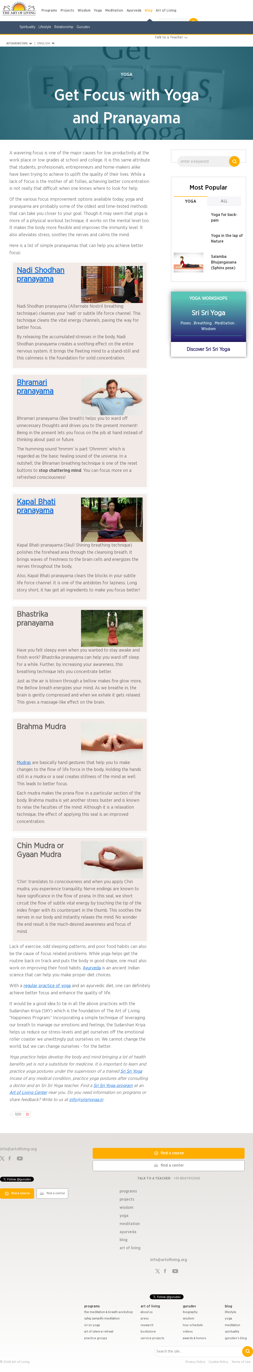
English (43, 43)
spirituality (232, 1331)
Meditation (114, 10)
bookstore (148, 1331)
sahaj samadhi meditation (102, 1318)
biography (190, 1312)
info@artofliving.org (18, 1149)
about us (147, 1312)
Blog (148, 10)
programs (92, 1306)
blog (228, 1306)
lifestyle (230, 1312)
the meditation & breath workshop (108, 1312)
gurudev (189, 1306)
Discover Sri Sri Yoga (208, 349)
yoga (228, 1318)
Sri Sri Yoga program (113, 1086)
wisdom (188, 1318)
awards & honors (194, 1338)
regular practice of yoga (47, 986)
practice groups (95, 1338)
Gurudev (83, 27)
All (224, 201)
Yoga (98, 10)
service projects (152, 1338)
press (145, 1318)
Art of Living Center (28, 1092)
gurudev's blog (236, 1338)
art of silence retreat (98, 1331)
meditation (232, 1325)
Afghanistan (16, 43)
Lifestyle (45, 27)
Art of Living (166, 10)
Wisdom (84, 10)
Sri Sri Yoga (131, 1071)
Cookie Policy (218, 1362)
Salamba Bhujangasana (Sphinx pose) (223, 262)
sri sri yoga (92, 1325)
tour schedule (193, 1325)
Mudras (24, 763)
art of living (150, 1306)
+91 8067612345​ (187, 1178)
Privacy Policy (195, 1362)
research (147, 1325)
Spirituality (27, 27)
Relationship (63, 27)
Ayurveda (133, 10)
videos (188, 1331)
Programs (49, 10)
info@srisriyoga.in (86, 1100)
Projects (67, 10)
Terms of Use (241, 1362)
